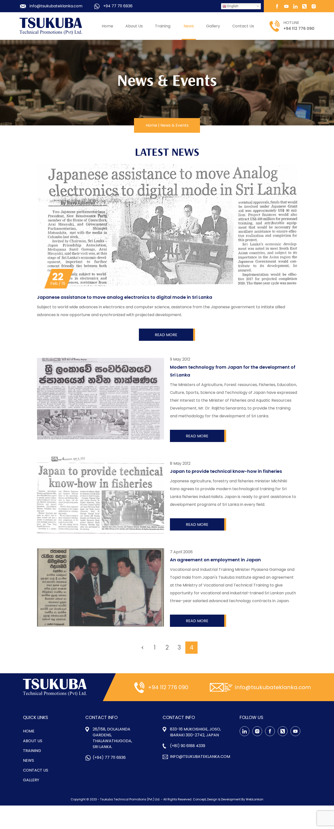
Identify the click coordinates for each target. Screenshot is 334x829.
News (189, 26)
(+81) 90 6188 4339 (187, 746)
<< (142, 647)
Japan (163, 56)
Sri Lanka (165, 45)
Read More (166, 335)
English (232, 6)
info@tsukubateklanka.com (200, 756)
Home (107, 26)
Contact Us (243, 26)
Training (162, 26)
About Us (134, 26)
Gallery (213, 26)
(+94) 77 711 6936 (109, 757)
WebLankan (254, 799)
